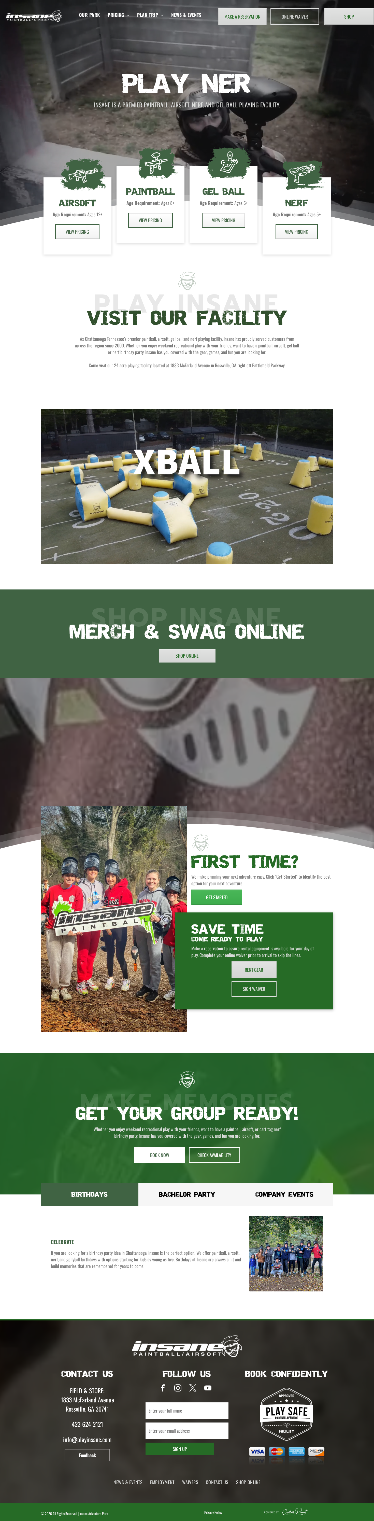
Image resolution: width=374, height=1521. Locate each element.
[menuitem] (89, 15)
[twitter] (193, 1389)
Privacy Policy (213, 1512)
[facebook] (162, 1389)
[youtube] (208, 1389)
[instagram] (177, 1389)
